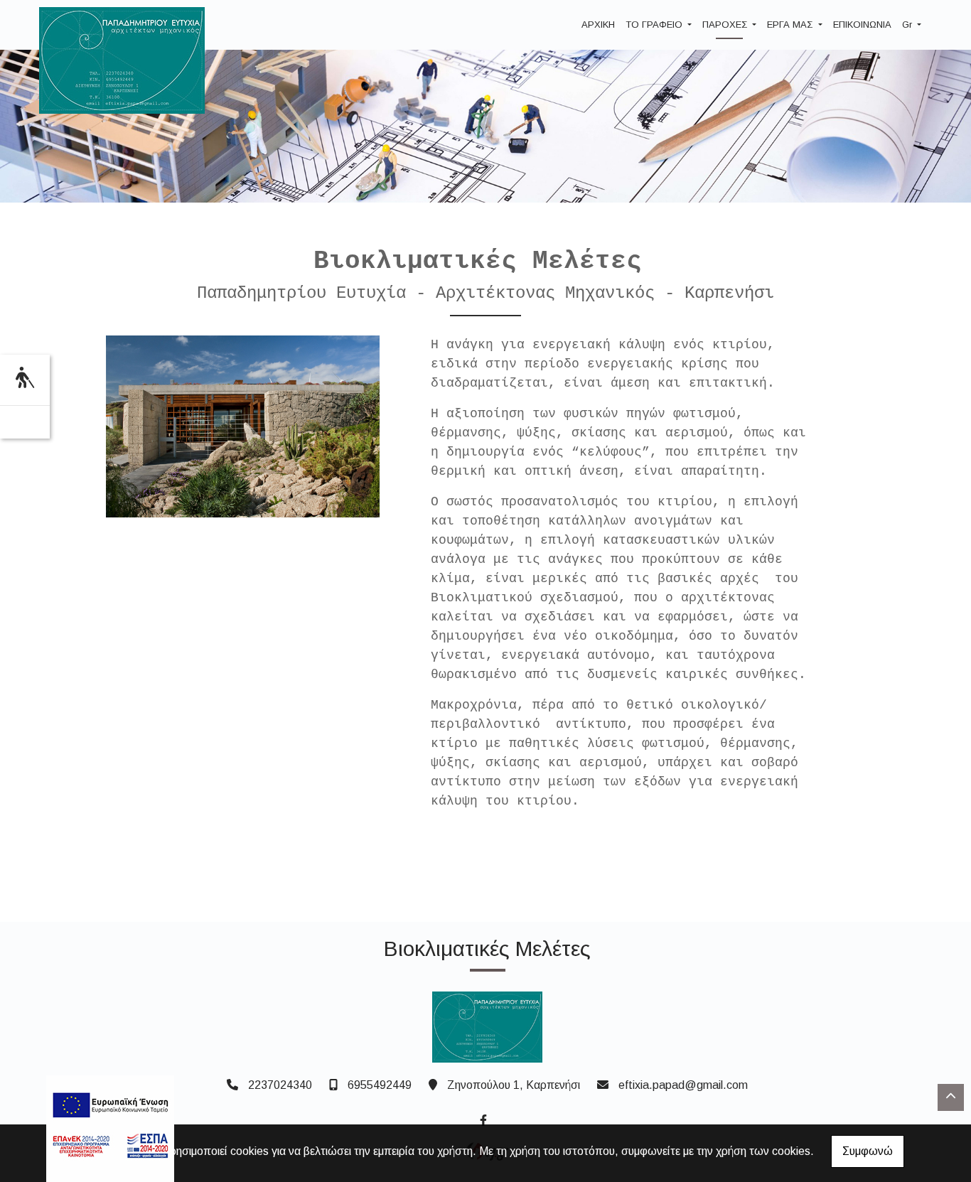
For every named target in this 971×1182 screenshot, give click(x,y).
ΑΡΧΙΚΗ (598, 24)
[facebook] (483, 1119)
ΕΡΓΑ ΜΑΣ (791, 24)
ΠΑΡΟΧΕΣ (726, 24)
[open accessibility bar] (25, 378)
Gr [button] (908, 24)
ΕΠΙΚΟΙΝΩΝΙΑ (862, 24)
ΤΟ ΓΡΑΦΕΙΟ (655, 24)
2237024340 (280, 1085)
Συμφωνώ (867, 1151)
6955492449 (380, 1085)
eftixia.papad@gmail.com (683, 1085)
